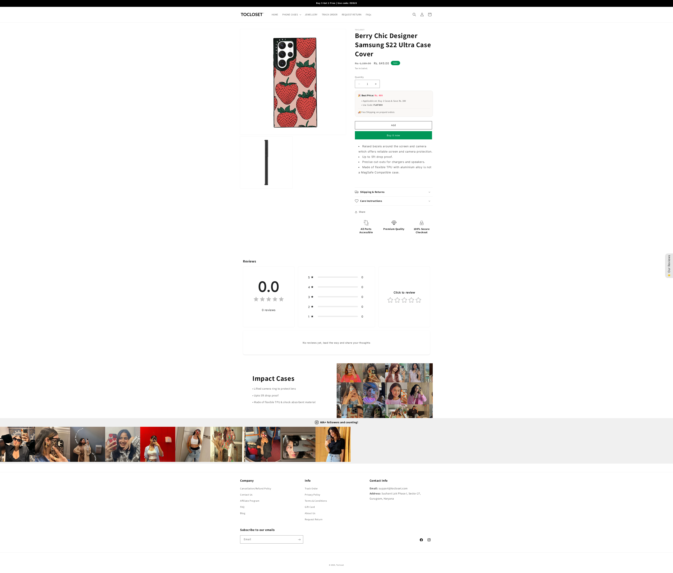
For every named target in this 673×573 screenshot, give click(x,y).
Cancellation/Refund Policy (255, 488)
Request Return (313, 519)
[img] (268, 299)
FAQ (242, 507)
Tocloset (340, 565)
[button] (291, 14)
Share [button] (362, 211)
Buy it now (393, 135)
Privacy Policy (312, 494)
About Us (310, 513)
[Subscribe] (299, 539)
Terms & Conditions (316, 500)
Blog (242, 513)
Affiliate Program (249, 500)
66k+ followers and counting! (339, 422)
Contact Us (246, 494)
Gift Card (310, 507)
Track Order (311, 488)
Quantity (359, 77)
